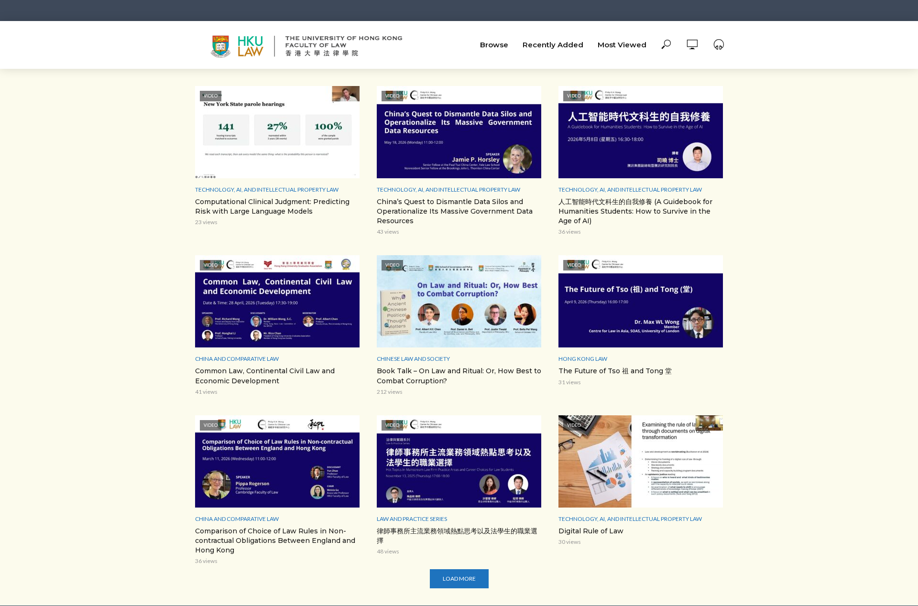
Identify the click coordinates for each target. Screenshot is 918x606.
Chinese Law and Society (413, 358)
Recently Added (553, 44)
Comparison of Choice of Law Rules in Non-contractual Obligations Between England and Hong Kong (275, 540)
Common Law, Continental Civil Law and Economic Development (265, 376)
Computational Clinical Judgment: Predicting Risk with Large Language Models (272, 206)
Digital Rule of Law (590, 531)
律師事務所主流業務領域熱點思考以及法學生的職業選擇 (457, 536)
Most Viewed (622, 44)
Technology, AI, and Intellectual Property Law (267, 189)
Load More (459, 578)
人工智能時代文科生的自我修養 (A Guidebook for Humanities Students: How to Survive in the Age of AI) (635, 211)
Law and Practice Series (412, 518)
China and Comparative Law (237, 358)
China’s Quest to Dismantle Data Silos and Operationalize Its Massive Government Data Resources (455, 211)
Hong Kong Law (582, 358)
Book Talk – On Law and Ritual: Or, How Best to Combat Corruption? (459, 376)
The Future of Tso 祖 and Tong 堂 (615, 371)
